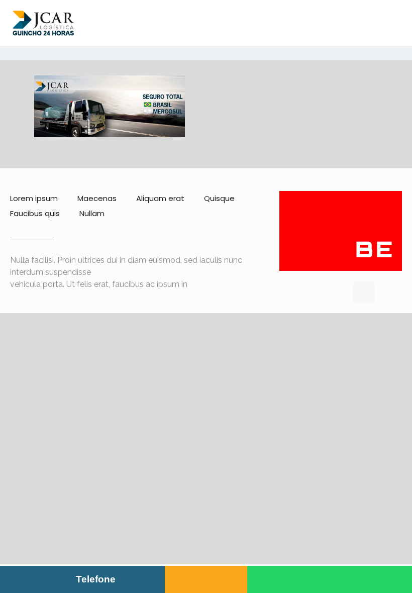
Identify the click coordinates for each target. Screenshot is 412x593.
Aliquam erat (160, 198)
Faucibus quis (35, 213)
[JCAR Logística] (43, 22)
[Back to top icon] (363, 292)
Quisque (219, 198)
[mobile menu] (395, 22)
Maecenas (97, 198)
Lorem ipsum (34, 198)
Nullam (92, 213)
